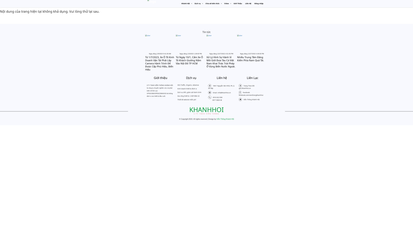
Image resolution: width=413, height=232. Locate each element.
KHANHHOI (206, 109)
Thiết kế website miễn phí (186, 100)
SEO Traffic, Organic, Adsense (188, 85)
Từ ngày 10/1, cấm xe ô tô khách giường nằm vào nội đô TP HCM (189, 60)
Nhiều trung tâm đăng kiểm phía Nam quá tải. (250, 59)
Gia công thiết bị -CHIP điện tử (188, 96)
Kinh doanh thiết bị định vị (187, 89)
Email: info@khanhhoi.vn (222, 93)
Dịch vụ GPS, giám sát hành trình (189, 92)
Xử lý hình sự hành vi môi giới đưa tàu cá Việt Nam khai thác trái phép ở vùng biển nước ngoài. (220, 62)
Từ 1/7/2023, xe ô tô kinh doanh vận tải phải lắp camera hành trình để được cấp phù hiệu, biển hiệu (159, 63)
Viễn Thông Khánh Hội (251, 99)
